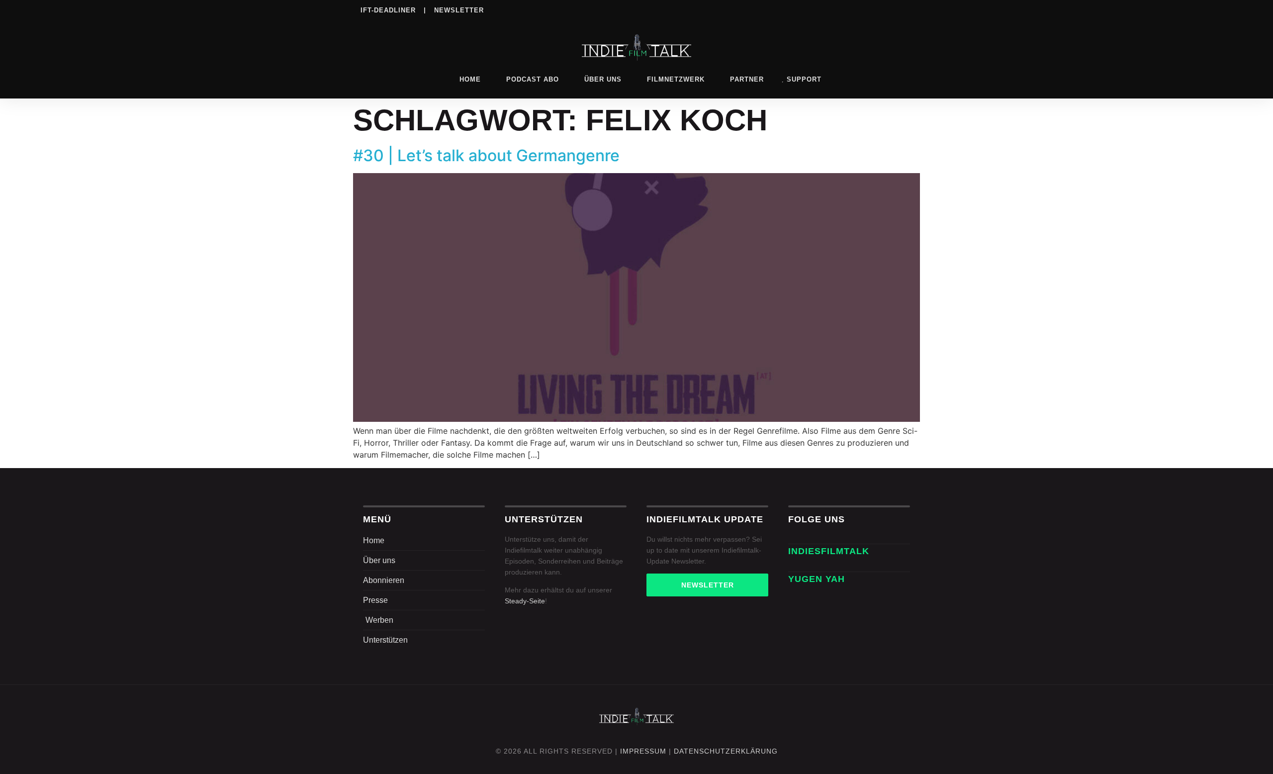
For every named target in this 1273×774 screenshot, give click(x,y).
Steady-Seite (525, 601)
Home (470, 79)
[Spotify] (844, 9)
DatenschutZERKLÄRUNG (726, 751)
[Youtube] (905, 9)
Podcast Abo (532, 79)
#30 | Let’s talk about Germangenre (486, 155)
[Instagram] (804, 9)
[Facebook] (783, 9)
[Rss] (885, 9)
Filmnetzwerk (676, 79)
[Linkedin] (824, 9)
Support (804, 79)
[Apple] (865, 9)
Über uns (603, 79)
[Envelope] (793, 566)
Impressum (643, 751)
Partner (747, 79)
